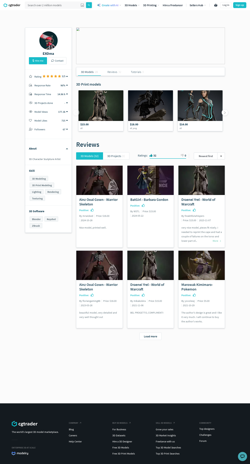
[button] (82, 5)
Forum (203, 441)
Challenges (205, 435)
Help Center (75, 441)
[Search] (89, 5)
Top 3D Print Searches (168, 453)
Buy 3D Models (120, 422)
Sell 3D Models (164, 422)
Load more (150, 336)
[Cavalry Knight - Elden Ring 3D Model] (150, 110)
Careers (73, 435)
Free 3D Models (120, 447)
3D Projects (116, 156)
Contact (59, 60)
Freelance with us (165, 441)
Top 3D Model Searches (168, 447)
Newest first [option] (206, 156)
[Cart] (216, 5)
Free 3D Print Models (123, 453)
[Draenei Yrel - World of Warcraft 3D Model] (101, 110)
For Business (119, 429)
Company (73, 422)
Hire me (39, 60)
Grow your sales (164, 429)
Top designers (206, 428)
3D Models (90, 156)
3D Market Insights (166, 435)
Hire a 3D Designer (122, 441)
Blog (71, 429)
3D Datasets (118, 435)
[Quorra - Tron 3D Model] (200, 110)
